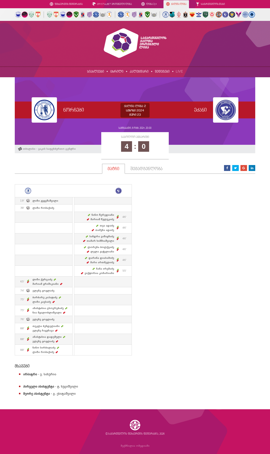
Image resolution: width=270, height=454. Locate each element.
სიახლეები (95, 71)
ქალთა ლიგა (178, 4)
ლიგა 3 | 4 (151, 4)
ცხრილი (116, 71)
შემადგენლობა (146, 169)
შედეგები (162, 71)
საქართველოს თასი (212, 4)
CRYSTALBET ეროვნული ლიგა (114, 4)
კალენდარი (139, 71)
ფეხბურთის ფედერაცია (68, 4)
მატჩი (113, 169)
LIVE (179, 71)
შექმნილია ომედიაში (135, 446)
